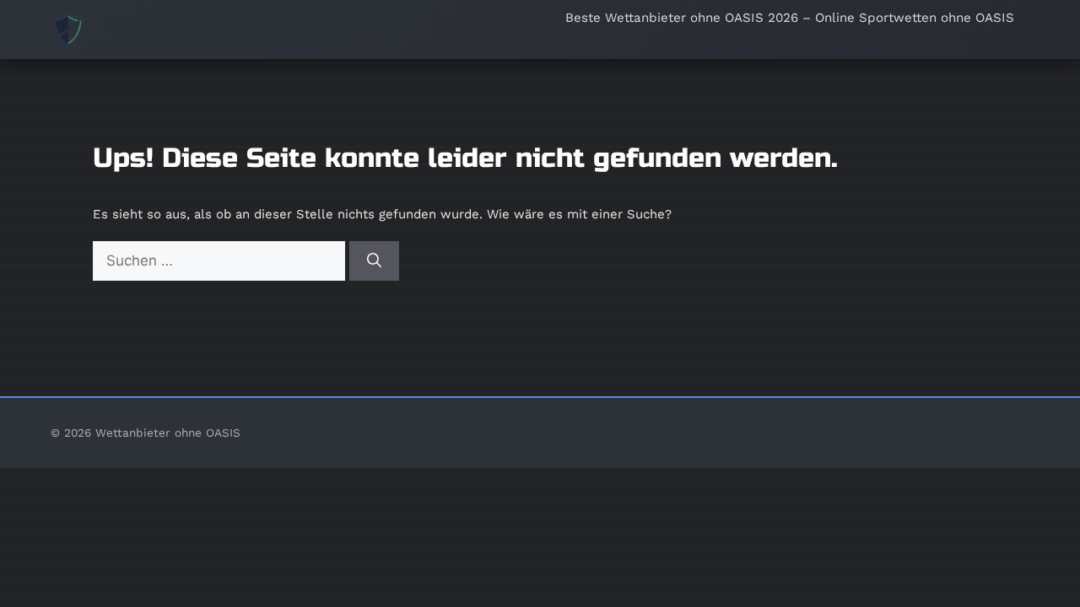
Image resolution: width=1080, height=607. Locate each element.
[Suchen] (374, 261)
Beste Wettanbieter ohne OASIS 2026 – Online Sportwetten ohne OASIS (789, 17)
